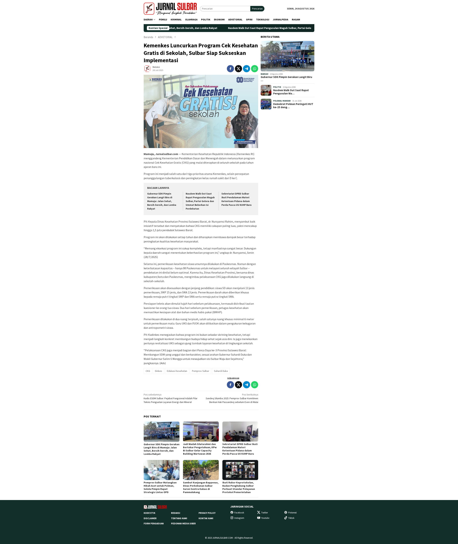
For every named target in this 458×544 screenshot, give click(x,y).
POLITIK (277, 87)
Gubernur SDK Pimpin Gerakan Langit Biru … (286, 78)
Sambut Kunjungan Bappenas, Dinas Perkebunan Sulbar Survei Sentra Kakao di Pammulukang (200, 487)
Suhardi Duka (221, 371)
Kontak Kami (206, 518)
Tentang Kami (179, 518)
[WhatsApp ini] (254, 68)
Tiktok (291, 518)
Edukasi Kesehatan (177, 371)
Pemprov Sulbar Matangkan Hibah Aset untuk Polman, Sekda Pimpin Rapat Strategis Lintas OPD (160, 487)
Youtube (265, 518)
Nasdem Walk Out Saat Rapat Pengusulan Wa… (291, 92)
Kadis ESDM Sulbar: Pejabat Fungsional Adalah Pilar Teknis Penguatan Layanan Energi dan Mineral (171, 398)
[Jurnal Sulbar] (172, 8)
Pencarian (257, 8)
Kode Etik (149, 513)
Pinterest (292, 512)
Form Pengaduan (154, 523)
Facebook (239, 512)
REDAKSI (175, 513)
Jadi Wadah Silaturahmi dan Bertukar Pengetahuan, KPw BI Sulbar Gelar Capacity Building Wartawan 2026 (200, 448)
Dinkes (158, 371)
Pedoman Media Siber (183, 523)
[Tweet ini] (238, 68)
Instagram (239, 518)
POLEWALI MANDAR (282, 101)
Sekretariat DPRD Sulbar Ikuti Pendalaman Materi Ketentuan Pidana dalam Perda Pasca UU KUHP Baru (240, 448)
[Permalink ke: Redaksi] (147, 68)
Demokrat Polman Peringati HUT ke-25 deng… (293, 105)
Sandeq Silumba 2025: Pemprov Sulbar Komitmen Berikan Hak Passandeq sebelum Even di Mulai (232, 398)
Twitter (264, 512)
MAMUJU (264, 74)
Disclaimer (150, 518)
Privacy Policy (207, 513)
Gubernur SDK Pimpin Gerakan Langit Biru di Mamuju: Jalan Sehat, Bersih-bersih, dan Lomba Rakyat (161, 201)
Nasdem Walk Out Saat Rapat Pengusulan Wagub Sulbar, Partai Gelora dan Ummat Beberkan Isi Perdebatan (267, 28)
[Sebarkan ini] (230, 68)
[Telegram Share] (246, 68)
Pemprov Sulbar (200, 371)
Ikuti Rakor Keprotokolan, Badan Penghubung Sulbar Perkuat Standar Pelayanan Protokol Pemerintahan (238, 487)
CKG (148, 371)
